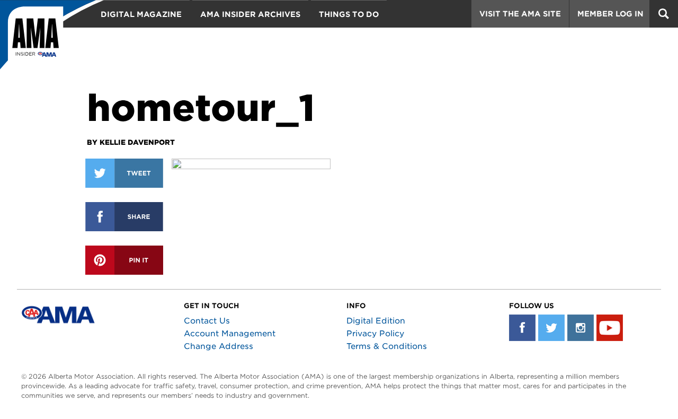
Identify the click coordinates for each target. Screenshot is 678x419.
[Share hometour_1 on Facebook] (124, 216)
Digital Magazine (141, 14)
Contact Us (207, 321)
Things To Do (349, 14)
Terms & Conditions (386, 346)
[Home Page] (52, 40)
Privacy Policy (375, 333)
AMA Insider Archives (250, 14)
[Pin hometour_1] (124, 260)
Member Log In (610, 14)
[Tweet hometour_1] (124, 173)
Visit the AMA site (520, 14)
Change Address (218, 346)
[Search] (663, 14)
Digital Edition (375, 321)
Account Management (229, 333)
